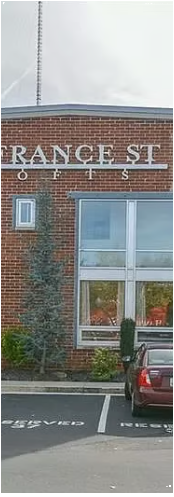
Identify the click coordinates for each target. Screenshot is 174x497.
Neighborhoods (161, 3)
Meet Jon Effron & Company (150, 3)
